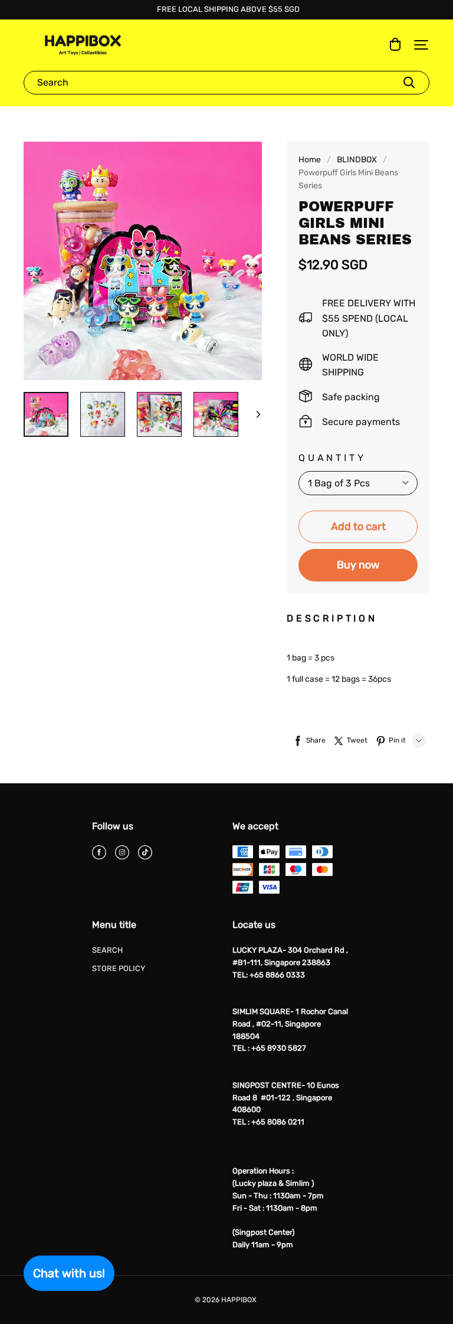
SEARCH (107, 950)
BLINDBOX (357, 160)
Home (309, 160)
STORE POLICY (118, 968)
